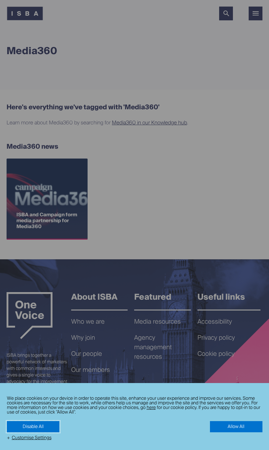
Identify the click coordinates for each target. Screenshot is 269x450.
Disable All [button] (33, 426)
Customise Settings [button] (32, 438)
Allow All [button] (236, 426)
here (151, 407)
